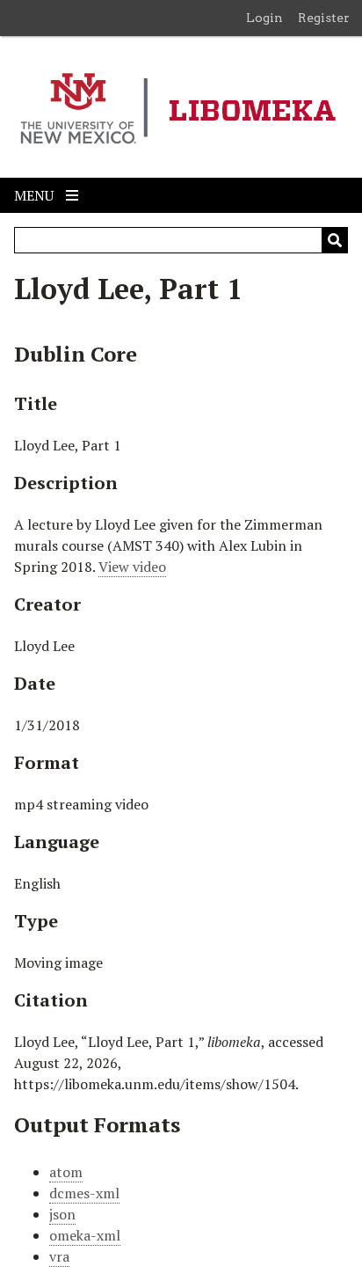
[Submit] (335, 240)
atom (66, 1172)
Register (324, 18)
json (62, 1214)
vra (59, 1256)
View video (132, 566)
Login (264, 18)
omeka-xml (84, 1235)
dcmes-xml (84, 1193)
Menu (35, 195)
